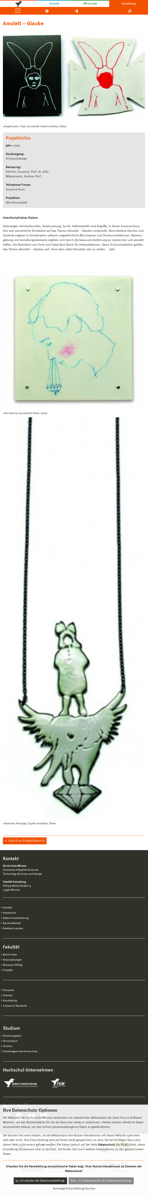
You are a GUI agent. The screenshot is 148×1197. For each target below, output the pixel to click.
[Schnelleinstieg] (76, 11)
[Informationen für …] (47, 11)
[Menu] (18, 11)
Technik (54, 3)
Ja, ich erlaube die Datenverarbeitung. (40, 1180)
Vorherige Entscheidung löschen (74, 1188)
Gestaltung (129, 3)
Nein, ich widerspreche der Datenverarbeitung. (101, 1180)
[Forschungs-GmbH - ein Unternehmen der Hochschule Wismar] (67, 1083)
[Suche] (130, 11)
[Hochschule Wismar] (18, 3)
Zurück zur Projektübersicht (26, 840)
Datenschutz (106, 1144)
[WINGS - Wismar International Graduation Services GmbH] (24, 1083)
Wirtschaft (90, 3)
